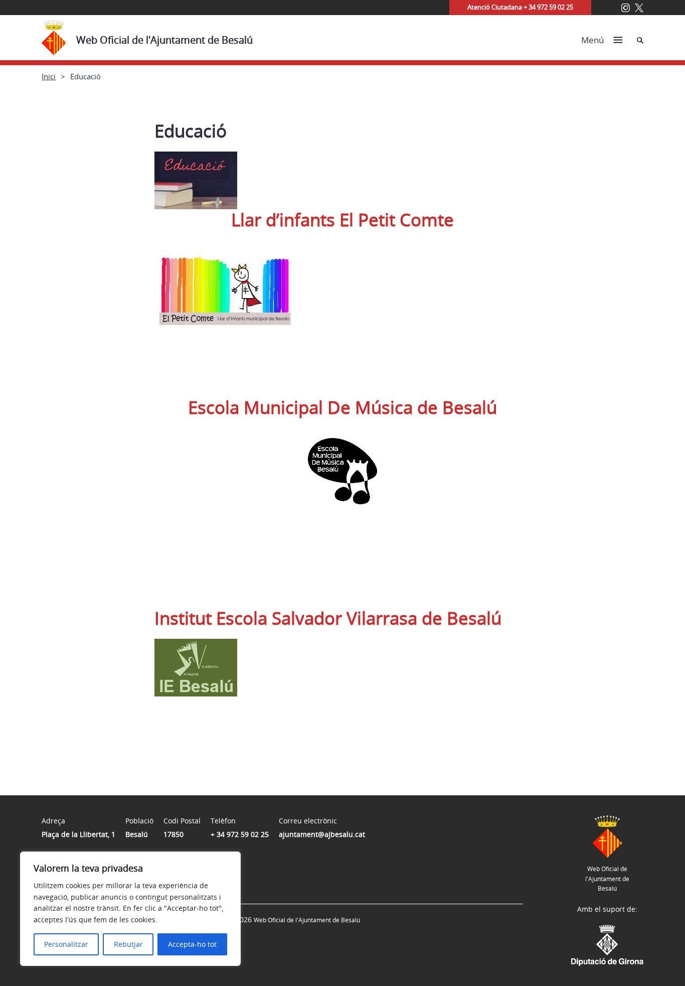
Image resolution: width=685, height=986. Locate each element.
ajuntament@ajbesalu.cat (322, 834)
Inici (49, 76)
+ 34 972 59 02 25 (240, 834)
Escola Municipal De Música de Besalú (342, 407)
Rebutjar (128, 944)
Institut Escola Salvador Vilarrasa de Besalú (327, 618)
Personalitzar (66, 944)
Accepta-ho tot (192, 944)
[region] (130, 909)
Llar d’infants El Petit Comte (342, 219)
